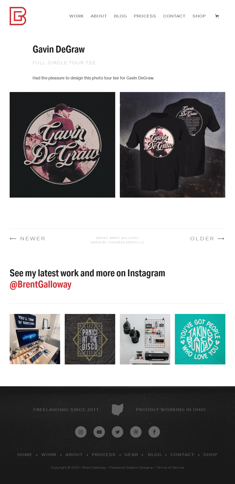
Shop (199, 16)
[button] (217, 16)
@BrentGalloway (41, 284)
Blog (120, 16)
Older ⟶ (207, 238)
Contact (174, 16)
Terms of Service (170, 467)
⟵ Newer (28, 238)
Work (76, 16)
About (99, 16)
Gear (131, 454)
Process (145, 16)
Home (25, 454)
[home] (38, 16)
